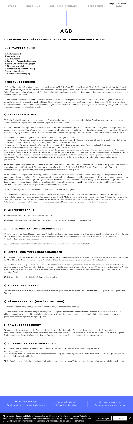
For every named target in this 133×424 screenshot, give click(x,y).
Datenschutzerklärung (75, 420)
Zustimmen (120, 418)
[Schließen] (129, 418)
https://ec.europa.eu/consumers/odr (19, 351)
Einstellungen (103, 418)
